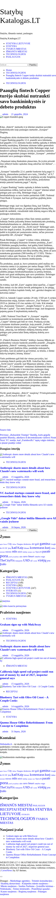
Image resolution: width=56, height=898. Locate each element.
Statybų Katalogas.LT (10, 38)
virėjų (42, 560)
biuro (5, 544)
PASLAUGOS (13, 57)
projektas (15, 557)
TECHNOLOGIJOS (16, 54)
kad (14, 548)
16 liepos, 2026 (18, 527)
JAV (5, 548)
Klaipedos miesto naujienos (35, 883)
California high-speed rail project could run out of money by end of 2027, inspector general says (26, 675)
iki (1, 548)
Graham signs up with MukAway (20, 624)
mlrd (20, 552)
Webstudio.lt (6, 744)
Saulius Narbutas (26, 886)
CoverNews (6, 870)
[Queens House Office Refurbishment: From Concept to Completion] (28, 711)
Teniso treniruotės (21, 889)
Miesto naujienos (9, 886)
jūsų (9, 548)
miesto (8, 552)
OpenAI (38, 552)
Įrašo (3, 564)
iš (3, 548)
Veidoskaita (5, 889)
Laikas (53, 548)
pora (4, 555)
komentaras (37, 548)
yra (48, 560)
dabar (14, 544)
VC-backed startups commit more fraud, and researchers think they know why (27, 494)
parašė (46, 551)
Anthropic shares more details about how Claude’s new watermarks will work (25, 469)
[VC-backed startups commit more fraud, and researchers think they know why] (28, 482)
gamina (45, 544)
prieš (10, 557)
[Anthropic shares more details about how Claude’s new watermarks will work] (28, 457)
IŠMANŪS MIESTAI (16, 51)
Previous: (28, 436)
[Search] (1, 62)
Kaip (20, 548)
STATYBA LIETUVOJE (18, 43)
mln (14, 551)
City (10, 544)
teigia (43, 557)
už (31, 560)
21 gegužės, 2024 (19, 114)
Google (53, 544)
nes (34, 552)
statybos (38, 557)
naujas (30, 552)
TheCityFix (7, 560)
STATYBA (11, 46)
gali (37, 544)
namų (25, 552)
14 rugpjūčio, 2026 (20, 706)
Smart (31, 556)
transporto (19, 561)
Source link (5, 430)
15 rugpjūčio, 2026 (20, 477)
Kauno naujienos (9, 891)
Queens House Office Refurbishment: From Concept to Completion (26, 724)
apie (1, 544)
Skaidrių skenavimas (10, 883)
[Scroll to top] (1, 873)
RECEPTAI (11, 582)
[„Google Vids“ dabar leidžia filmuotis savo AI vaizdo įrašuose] (28, 507)
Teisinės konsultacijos (42, 881)
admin (5, 114)
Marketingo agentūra (20, 881)
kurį (47, 548)
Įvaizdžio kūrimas (44, 886)
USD (26, 560)
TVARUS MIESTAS (16, 49)
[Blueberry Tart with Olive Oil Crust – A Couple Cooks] (27, 686)
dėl (33, 544)
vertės (35, 561)
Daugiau (20, 544)
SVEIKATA (12, 590)
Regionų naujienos (27, 891)
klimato (26, 548)
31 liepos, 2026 (18, 502)
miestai (2, 552)
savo (25, 556)
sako (21, 557)
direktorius (27, 544)
